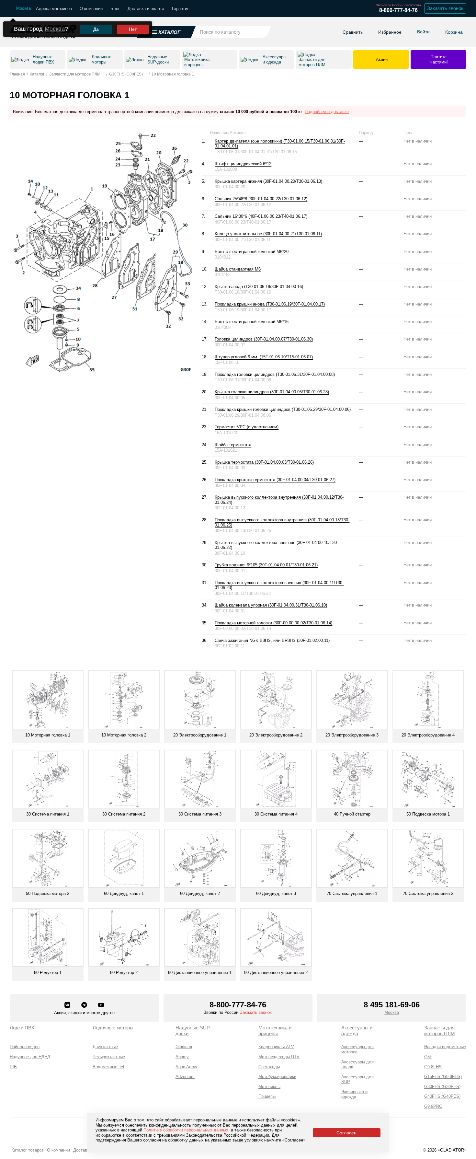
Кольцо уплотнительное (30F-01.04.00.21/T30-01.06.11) (268, 233)
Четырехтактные (109, 1056)
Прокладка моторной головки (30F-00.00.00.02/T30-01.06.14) (273, 622)
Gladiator (184, 1046)
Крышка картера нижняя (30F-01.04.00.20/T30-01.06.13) (268, 181)
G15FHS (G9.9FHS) (443, 1076)
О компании (91, 8)
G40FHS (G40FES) (442, 1096)
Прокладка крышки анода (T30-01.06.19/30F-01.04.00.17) (270, 304)
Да (96, 29)
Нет (133, 29)
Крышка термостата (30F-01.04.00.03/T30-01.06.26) (264, 462)
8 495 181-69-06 (392, 1004)
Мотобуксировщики (277, 1076)
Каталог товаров (27, 1150)
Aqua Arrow (186, 1066)
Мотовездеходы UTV (279, 1056)
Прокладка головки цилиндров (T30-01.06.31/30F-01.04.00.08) (275, 374)
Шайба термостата (233, 444)
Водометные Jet (108, 1066)
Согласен (346, 1132)
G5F (428, 1056)
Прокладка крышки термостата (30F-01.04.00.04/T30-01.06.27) (275, 479)
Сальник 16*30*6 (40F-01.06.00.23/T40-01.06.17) (261, 216)
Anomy (182, 1056)
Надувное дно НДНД (30, 1056)
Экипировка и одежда (354, 1094)
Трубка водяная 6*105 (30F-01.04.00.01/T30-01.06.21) (266, 564)
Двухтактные (105, 1046)
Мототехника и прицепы (274, 1030)
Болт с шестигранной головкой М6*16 (252, 321)
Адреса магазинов (54, 8)
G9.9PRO (433, 1106)
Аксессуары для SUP (357, 1079)
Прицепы (267, 1096)
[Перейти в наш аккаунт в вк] (68, 1005)
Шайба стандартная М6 (238, 269)
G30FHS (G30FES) (442, 1086)
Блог (115, 8)
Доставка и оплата (146, 8)
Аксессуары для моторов (357, 1049)
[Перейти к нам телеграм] (84, 1005)
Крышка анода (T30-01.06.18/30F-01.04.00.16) (259, 286)
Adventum (185, 1076)
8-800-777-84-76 (398, 10)
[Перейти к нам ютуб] (101, 1005)
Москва (55, 29)
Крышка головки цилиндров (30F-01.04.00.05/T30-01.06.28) (272, 391)
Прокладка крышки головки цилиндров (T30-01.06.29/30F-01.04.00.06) (283, 409)
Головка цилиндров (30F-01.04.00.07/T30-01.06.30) (264, 339)
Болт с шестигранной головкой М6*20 (252, 251)
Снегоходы (269, 1066)
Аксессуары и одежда (356, 1030)
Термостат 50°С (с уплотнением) (246, 426)
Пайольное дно (25, 1046)
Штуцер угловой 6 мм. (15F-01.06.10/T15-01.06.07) (264, 356)
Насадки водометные (445, 1046)
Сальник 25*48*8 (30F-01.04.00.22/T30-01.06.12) (261, 198)
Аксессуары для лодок (357, 1065)
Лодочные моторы (113, 1027)
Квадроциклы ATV (276, 1046)
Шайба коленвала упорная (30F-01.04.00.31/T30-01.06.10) (271, 605)
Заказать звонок (445, 8)
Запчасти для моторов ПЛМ (439, 1030)
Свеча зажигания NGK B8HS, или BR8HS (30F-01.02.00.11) (272, 640)
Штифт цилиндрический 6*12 (243, 163)
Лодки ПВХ (22, 1027)
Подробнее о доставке (327, 111)
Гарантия (180, 8)
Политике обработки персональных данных (185, 1130)
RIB (13, 1066)
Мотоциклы (269, 1086)
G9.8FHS (433, 1066)
